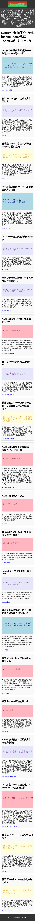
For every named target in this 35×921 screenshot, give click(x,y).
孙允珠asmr (6, 563)
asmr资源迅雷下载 (15, 14)
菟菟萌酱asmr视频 (8, 438)
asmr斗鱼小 (6, 602)
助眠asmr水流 (8, 24)
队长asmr (14, 22)
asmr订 (4, 135)
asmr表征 (5, 650)
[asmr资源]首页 (8, 10)
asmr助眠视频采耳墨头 (23, 24)
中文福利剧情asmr (8, 394)
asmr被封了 (17, 18)
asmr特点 (5, 523)
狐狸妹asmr (6, 228)
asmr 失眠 (5, 693)
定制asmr (5, 22)
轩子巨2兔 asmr (7, 910)
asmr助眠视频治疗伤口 (9, 776)
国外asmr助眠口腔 (26, 22)
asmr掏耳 (27, 18)
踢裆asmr (29, 20)
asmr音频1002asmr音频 (10, 826)
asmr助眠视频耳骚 (8, 487)
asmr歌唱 (20, 20)
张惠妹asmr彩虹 (7, 90)
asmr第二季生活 (20, 10)
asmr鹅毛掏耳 (17, 26)
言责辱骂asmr (6, 310)
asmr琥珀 (5, 731)
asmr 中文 (5, 178)
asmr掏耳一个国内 (8, 20)
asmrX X (5, 871)
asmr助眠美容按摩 (8, 353)
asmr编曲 (5, 269)
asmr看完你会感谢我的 (16, 12)
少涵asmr (26, 16)
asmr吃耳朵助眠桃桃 (14, 16)
